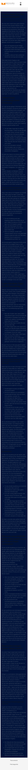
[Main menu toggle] (25, 3)
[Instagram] (20, 3)
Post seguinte (14, 764)
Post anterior (14, 760)
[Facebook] (20, 4)
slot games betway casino (11, 169)
